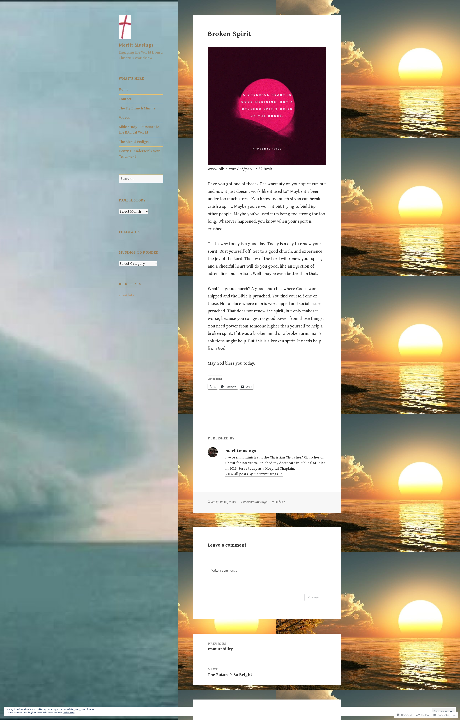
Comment (313, 597)
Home (123, 90)
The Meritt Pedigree (135, 142)
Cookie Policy (69, 713)
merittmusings (255, 502)
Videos (124, 117)
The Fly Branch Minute (137, 108)
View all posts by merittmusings (252, 474)
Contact (125, 99)
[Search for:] (141, 178)
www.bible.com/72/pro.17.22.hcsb (240, 169)
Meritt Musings (136, 45)
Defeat (280, 502)
